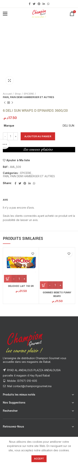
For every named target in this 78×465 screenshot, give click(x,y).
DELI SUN (68, 125)
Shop (18, 93)
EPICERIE (29, 93)
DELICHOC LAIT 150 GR (21, 286)
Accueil (7, 93)
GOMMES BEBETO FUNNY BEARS (57, 294)
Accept (39, 458)
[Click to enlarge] (9, 80)
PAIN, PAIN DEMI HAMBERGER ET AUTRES (28, 97)
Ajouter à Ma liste (18, 160)
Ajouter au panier (37, 136)
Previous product (5, 102)
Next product (12, 102)
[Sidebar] (4, 144)
